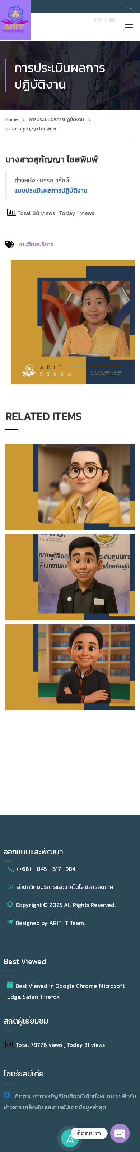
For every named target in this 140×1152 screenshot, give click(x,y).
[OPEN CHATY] (120, 1133)
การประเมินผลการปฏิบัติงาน (56, 119)
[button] (99, 20)
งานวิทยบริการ (36, 244)
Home (11, 119)
